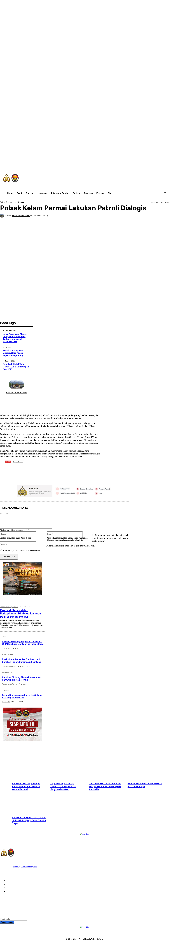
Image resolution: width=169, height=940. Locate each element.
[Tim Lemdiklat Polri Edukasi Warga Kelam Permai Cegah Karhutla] (106, 769)
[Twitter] (131, 165)
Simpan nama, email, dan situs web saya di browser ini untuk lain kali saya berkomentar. (110, 538)
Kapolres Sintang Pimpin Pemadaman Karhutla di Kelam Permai (21, 678)
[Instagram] (120, 165)
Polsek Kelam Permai (21, 216)
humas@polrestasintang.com (25, 867)
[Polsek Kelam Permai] (2, 216)
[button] (165, 193)
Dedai (4, 636)
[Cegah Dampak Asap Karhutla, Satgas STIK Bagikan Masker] (67, 769)
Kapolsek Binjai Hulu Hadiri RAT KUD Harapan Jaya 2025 (16, 367)
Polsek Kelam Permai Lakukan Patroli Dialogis (145, 785)
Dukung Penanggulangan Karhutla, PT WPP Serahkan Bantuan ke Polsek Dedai (23, 642)
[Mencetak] (145, 220)
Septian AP (6, 702)
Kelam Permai (18, 202)
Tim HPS (15, 607)
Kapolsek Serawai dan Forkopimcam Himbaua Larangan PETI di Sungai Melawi (21, 613)
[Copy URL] (155, 220)
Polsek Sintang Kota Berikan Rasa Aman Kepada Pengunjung (13, 353)
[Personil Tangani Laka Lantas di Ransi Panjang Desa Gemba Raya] (29, 803)
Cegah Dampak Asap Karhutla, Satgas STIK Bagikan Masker (22, 696)
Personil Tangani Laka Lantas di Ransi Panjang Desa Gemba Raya (29, 820)
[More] (164, 220)
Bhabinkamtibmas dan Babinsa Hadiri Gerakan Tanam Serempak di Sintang (21, 660)
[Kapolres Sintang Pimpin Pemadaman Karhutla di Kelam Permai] (29, 769)
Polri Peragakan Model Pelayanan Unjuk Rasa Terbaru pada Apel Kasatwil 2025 (15, 337)
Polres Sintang (7, 690)
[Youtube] (142, 165)
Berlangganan (7, 922)
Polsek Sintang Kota (9, 666)
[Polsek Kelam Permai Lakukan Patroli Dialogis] (145, 769)
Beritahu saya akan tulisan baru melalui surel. (22, 550)
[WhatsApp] (137, 165)
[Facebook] (115, 165)
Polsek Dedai (6, 648)
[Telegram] (136, 220)
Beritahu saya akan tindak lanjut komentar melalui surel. (71, 546)
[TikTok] (126, 165)
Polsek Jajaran (6, 202)
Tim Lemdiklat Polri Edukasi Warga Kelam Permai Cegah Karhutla (105, 786)
